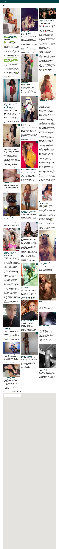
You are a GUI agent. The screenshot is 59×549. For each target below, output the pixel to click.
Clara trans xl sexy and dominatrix (27, 123)
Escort (4, 4)
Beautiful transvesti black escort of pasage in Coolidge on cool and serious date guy (11, 105)
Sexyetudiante (25, 287)
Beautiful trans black (27, 356)
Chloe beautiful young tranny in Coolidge (10, 253)
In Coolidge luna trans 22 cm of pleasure (28, 211)
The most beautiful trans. (11, 148)
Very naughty (43, 369)
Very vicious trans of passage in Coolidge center (11, 378)
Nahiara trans (25, 82)
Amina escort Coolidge (45, 100)
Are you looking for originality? (9, 217)
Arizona (15, 4)
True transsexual (44, 325)
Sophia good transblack (10, 355)
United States (10, 4)
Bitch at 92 (7, 328)
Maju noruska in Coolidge (28, 169)
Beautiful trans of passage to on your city (46, 262)
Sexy (22, 237)
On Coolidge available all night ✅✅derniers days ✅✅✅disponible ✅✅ (11, 36)
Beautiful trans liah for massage (27, 321)
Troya (40, 301)
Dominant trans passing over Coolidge (10, 183)
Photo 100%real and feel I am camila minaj (46, 21)
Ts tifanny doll (43, 202)
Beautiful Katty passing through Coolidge (28, 32)
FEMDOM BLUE (6, 1)
